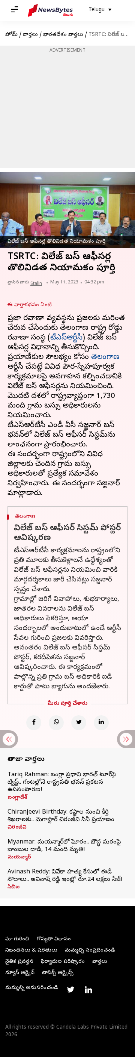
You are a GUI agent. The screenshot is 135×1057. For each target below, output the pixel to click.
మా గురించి (17, 939)
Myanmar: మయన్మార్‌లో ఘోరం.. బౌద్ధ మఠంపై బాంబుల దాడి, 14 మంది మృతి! (64, 846)
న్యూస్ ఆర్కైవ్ (19, 973)
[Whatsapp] (56, 722)
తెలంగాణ (105, 358)
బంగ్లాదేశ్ (17, 798)
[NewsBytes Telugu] (50, 10)
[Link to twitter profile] (71, 989)
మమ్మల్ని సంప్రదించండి (90, 950)
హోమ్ (11, 35)
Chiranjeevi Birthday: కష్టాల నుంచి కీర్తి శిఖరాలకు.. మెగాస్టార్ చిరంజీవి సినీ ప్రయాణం (61, 816)
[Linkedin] (101, 722)
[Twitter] (78, 722)
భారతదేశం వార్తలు (63, 35)
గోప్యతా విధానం (54, 939)
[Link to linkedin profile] (89, 989)
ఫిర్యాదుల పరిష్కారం (63, 961)
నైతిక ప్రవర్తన (19, 961)
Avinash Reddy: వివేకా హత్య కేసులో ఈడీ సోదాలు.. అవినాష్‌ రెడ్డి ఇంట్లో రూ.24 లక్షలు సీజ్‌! (65, 876)
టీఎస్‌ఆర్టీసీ (66, 338)
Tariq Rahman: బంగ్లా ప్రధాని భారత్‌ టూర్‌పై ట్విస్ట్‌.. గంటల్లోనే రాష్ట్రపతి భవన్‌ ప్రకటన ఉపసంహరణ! (62, 782)
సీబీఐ (14, 887)
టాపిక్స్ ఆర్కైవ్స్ (58, 973)
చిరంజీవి (17, 827)
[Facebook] (33, 722)
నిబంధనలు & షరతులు (31, 950)
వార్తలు (30, 35)
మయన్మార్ (19, 857)
